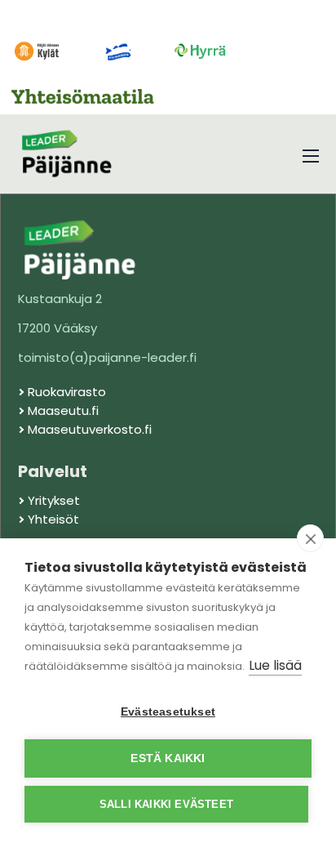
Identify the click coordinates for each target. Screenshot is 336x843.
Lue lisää (275, 665)
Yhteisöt (53, 519)
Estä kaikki (167, 758)
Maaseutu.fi (63, 410)
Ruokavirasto (67, 391)
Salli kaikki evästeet (166, 804)
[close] (310, 538)
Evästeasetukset (168, 712)
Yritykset (54, 500)
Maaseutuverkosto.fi (90, 429)
